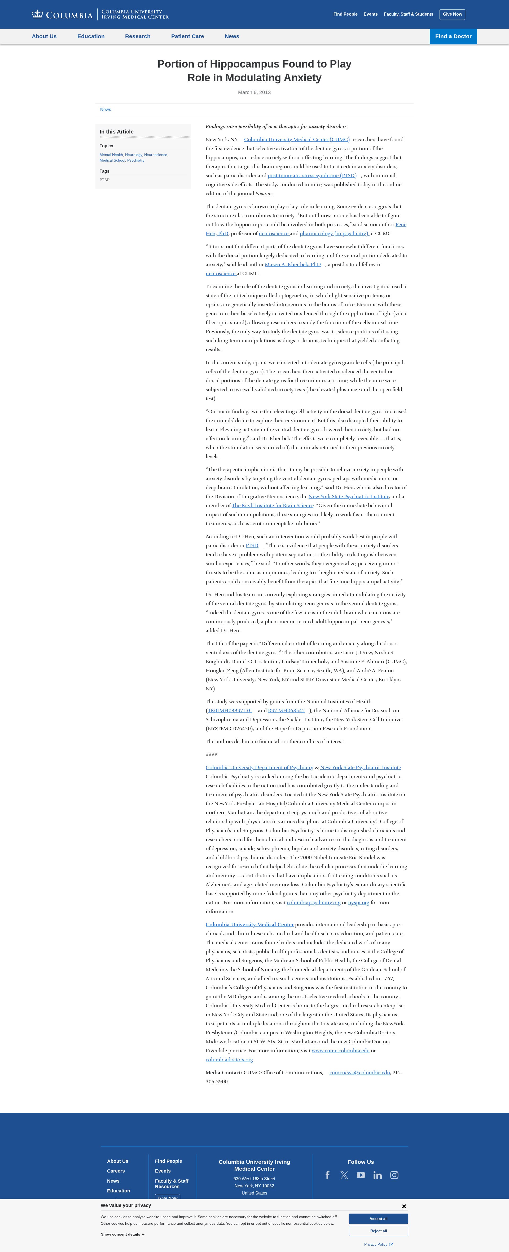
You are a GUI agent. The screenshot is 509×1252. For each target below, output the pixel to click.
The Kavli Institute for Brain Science (272, 505)
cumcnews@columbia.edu (360, 1073)
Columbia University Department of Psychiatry (259, 767)
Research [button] (138, 36)
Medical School (112, 160)
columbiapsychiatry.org (314, 902)
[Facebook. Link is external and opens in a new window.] (327, 1175)
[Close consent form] (404, 1206)
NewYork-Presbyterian (292, 1131)
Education (118, 1190)
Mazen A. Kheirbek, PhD (295, 264)
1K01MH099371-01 (232, 710)
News (105, 109)
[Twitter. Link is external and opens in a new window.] (344, 1175)
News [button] (232, 36)
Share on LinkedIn (401, 109)
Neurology (133, 155)
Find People (346, 14)
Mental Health (111, 155)
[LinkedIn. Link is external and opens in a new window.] (377, 1175)
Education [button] (91, 36)
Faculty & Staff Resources (171, 1183)
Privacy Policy (376, 1244)
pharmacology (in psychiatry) (335, 233)
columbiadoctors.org (229, 1060)
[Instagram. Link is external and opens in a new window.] (394, 1175)
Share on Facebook (384, 109)
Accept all (379, 1219)
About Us (117, 1161)
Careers (116, 1171)
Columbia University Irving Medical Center (221, 1129)
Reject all (378, 1231)
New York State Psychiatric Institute (349, 496)
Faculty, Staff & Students (408, 14)
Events (371, 14)
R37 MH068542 (288, 710)
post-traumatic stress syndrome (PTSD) (314, 175)
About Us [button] (44, 36)
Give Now (452, 14)
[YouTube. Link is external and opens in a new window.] (361, 1175)
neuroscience (274, 233)
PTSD (254, 545)
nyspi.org (358, 902)
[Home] (100, 14)
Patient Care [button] (187, 36)
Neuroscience (155, 155)
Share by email (410, 109)
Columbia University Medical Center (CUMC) (297, 139)
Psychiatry (135, 160)
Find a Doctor (453, 36)
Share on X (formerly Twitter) (393, 109)
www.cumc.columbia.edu (341, 1051)
